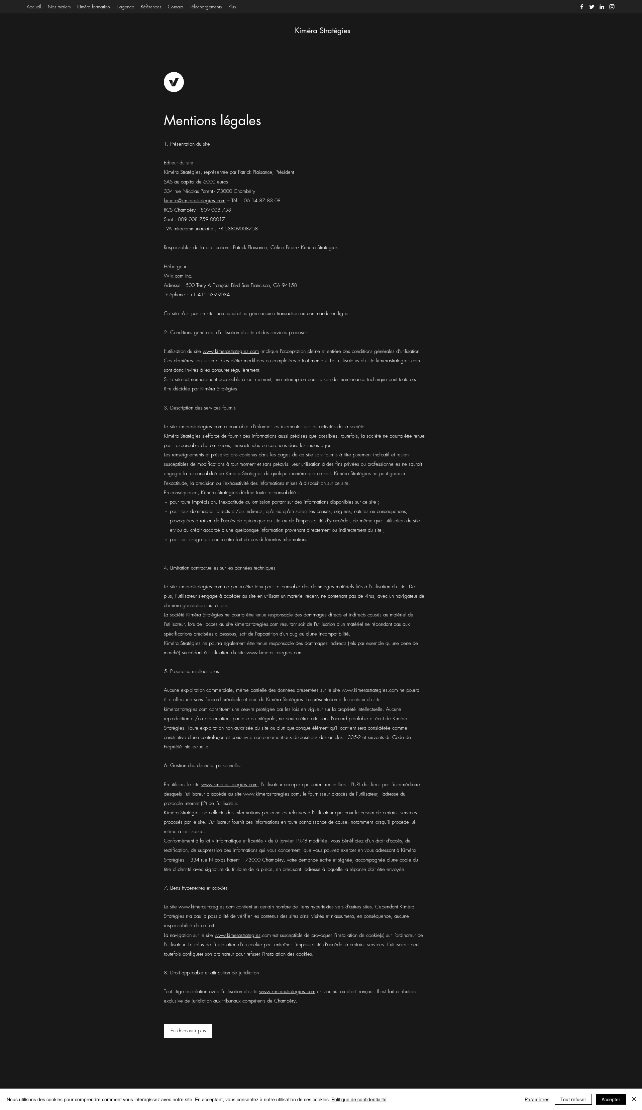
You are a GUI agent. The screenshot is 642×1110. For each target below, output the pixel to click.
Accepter (611, 1099)
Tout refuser (573, 1099)
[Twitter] (591, 6)
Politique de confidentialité (359, 1099)
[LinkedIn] (602, 6)
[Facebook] (581, 6)
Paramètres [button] (537, 1099)
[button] (188, 1031)
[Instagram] (612, 6)
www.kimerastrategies (237, 935)
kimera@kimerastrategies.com (194, 200)
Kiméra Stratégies (322, 30)
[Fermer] (634, 1099)
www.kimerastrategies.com (231, 351)
